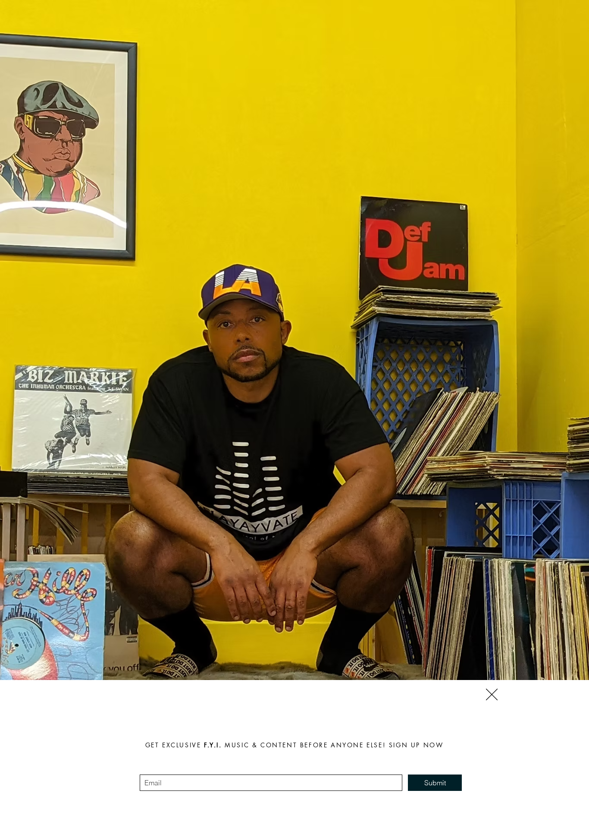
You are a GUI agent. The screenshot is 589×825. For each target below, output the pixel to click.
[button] (492, 694)
